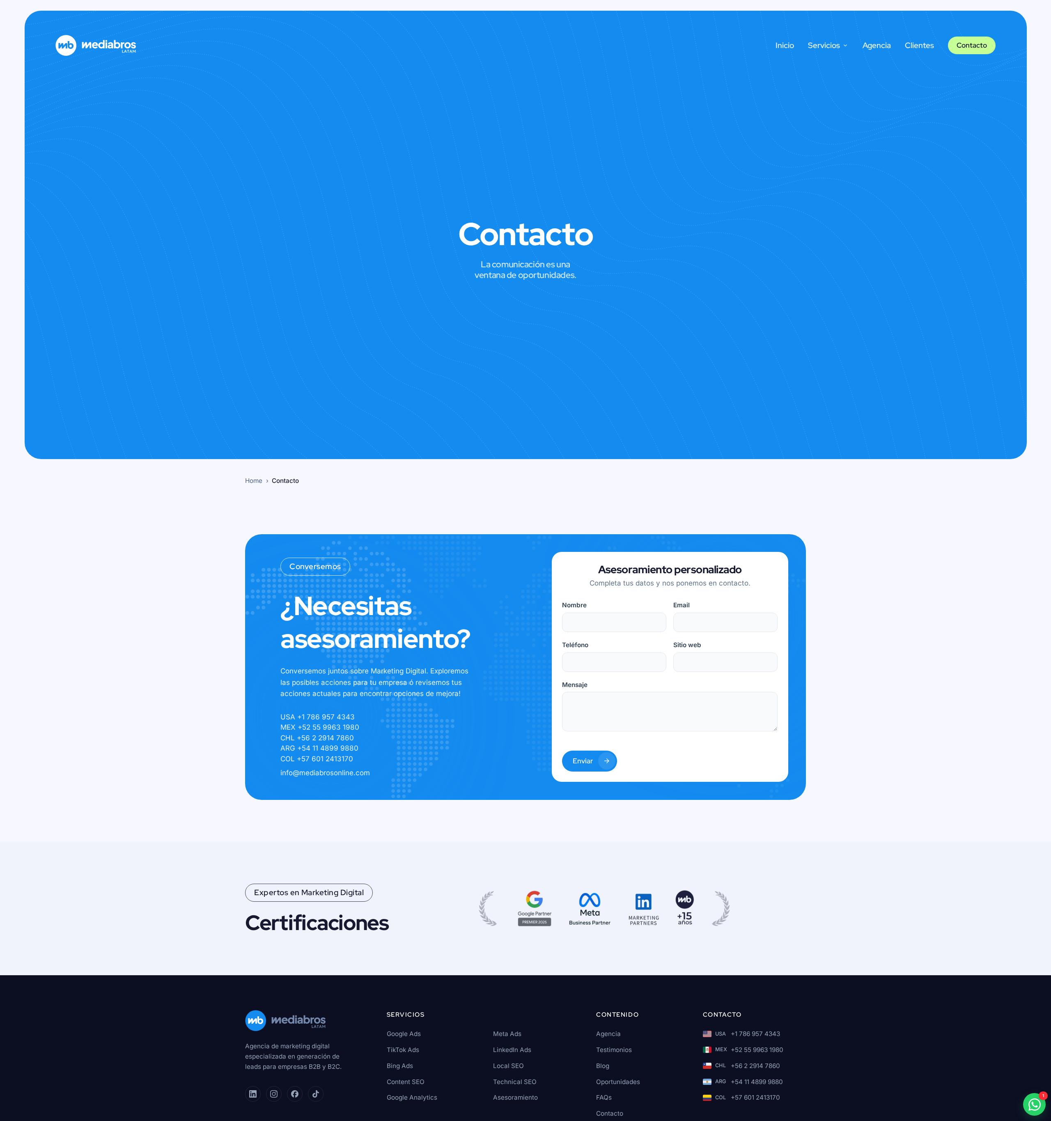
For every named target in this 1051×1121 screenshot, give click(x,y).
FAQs (604, 1097)
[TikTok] (316, 1094)
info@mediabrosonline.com (325, 773)
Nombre (574, 605)
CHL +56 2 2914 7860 (317, 738)
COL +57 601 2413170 (316, 759)
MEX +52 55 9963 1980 (319, 727)
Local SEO (508, 1066)
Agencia (877, 45)
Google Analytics (412, 1097)
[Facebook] (295, 1094)
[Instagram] (274, 1094)
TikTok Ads (403, 1050)
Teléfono (575, 645)
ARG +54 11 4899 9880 (319, 748)
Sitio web (687, 645)
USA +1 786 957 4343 (317, 717)
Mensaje (574, 685)
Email (681, 605)
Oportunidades (618, 1082)
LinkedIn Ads (512, 1050)
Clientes (919, 45)
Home (253, 481)
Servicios (824, 45)
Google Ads (404, 1034)
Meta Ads (507, 1034)
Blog (602, 1066)
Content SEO (406, 1082)
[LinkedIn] (253, 1094)
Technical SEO (515, 1082)
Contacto (972, 45)
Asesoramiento (515, 1097)
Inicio (785, 45)
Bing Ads (400, 1066)
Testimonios (614, 1050)
